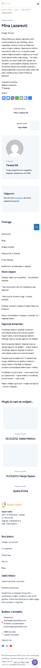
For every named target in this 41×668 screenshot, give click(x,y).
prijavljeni (19, 198)
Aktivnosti (6, 234)
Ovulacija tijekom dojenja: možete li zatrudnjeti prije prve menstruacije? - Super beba (19, 332)
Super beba (25, 655)
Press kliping (7, 260)
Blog (4, 240)
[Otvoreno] (38, 4)
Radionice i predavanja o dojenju (16, 266)
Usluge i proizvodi (10, 542)
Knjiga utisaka (7, 20)
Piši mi (4, 561)
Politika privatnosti (10, 587)
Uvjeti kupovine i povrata (13, 581)
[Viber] (35, 662)
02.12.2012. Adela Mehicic (21, 438)
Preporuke (6, 555)
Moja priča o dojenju (11, 253)
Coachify (30, 658)
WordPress (11, 661)
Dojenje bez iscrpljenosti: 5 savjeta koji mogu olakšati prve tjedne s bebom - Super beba (19, 361)
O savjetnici (7, 548)
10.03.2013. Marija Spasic (20, 476)
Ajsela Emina (20, 491)
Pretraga (6, 222)
